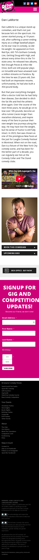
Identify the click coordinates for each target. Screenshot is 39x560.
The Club (5, 427)
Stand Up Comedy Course (10, 395)
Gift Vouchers (6, 391)
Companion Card (7, 434)
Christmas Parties (8, 406)
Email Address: (9, 318)
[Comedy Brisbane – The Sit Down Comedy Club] (7, 6)
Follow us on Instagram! (10, 451)
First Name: (8, 328)
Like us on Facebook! (9, 449)
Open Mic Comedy (8, 389)
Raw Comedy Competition (10, 397)
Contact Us (5, 446)
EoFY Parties (6, 416)
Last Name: (8, 339)
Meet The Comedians (9, 431)
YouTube (35, 3)
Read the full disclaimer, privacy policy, (13, 552)
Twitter (32, 3)
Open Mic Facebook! (8, 453)
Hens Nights (6, 408)
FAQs (3, 438)
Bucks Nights (6, 410)
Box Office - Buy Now (21, 270)
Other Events (6, 419)
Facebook (24, 3)
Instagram (28, 3)
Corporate (5, 414)
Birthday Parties (7, 412)
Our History (5, 429)
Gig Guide (5, 393)
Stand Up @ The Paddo (9, 386)
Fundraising (6, 436)
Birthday (6, 349)
